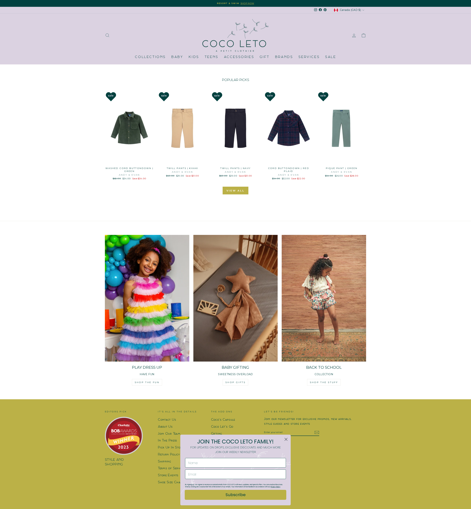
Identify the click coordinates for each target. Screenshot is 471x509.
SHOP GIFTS (235, 382)
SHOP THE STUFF (324, 382)
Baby (177, 57)
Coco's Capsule (223, 419)
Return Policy (169, 454)
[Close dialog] (286, 439)
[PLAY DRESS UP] (147, 298)
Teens (211, 57)
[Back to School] (324, 298)
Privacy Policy (275, 487)
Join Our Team (169, 433)
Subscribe (236, 495)
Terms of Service (171, 468)
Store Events (168, 475)
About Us (165, 426)
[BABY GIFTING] (235, 298)
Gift (264, 57)
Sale (330, 57)
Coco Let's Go (222, 426)
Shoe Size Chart (170, 482)
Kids (194, 57)
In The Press (167, 440)
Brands (284, 57)
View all (235, 190)
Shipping (164, 461)
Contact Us (167, 419)
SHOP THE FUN (147, 382)
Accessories (239, 57)
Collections (150, 57)
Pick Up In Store (171, 447)
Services (309, 57)
